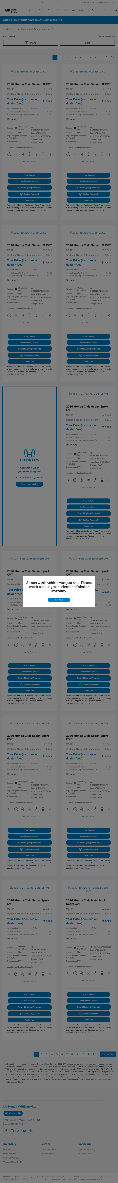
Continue (59, 600)
